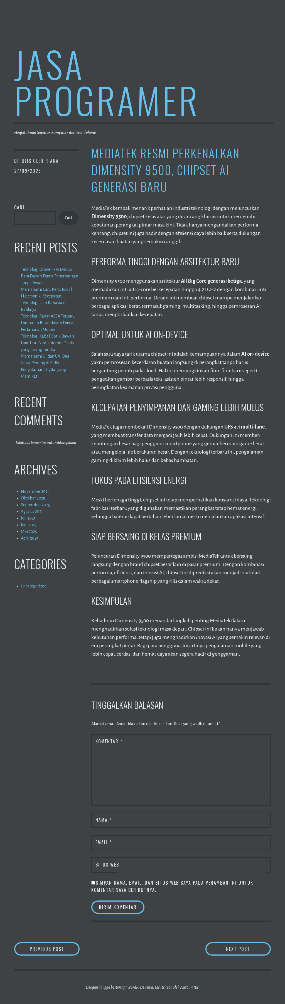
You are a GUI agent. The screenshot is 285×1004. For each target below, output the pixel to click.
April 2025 (29, 538)
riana (52, 161)
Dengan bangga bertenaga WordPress (115, 987)
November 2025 (35, 491)
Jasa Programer (107, 82)
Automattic (189, 987)
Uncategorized (33, 586)
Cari (19, 207)
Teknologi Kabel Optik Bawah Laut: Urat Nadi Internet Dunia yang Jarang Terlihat (47, 343)
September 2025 (35, 505)
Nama (103, 820)
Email (103, 842)
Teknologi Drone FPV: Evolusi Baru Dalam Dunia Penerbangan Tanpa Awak (49, 276)
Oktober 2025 (33, 498)
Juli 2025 (28, 518)
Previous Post (55, 948)
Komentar (108, 741)
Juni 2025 (29, 525)
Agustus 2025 (32, 511)
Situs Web (107, 864)
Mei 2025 (29, 531)
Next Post (248, 948)
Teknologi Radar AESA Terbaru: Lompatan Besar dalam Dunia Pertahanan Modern (48, 323)
